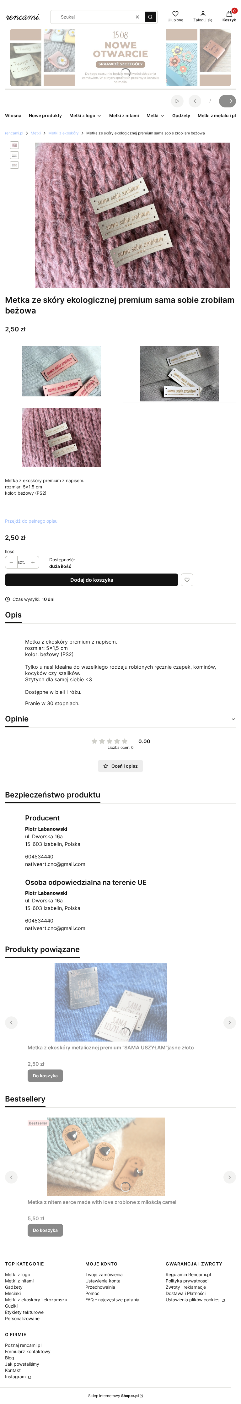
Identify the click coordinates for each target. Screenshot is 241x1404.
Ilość (9, 551)
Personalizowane (22, 1318)
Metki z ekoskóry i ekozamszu (36, 1299)
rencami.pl (14, 133)
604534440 (39, 856)
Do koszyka (45, 1075)
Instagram (16, 1376)
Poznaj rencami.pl (23, 1345)
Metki (36, 133)
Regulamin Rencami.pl (188, 1274)
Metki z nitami (19, 1280)
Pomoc (92, 1293)
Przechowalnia (100, 1287)
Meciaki (13, 1293)
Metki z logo (17, 1274)
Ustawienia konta (102, 1280)
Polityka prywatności (187, 1280)
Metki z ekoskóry (63, 133)
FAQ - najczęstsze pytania (112, 1299)
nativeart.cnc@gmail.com (55, 864)
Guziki (11, 1306)
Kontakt (13, 1370)
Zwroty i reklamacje (186, 1287)
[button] (150, 17)
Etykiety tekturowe (24, 1312)
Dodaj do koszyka (91, 580)
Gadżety (14, 1287)
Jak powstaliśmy (22, 1364)
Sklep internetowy (113, 1395)
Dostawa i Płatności (186, 1293)
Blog (9, 1357)
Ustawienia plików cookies (193, 1299)
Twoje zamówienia (104, 1274)
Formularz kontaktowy (28, 1351)
